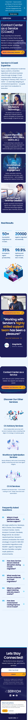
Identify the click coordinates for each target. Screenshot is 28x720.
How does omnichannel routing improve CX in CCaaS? (13, 604)
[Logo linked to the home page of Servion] (6, 18)
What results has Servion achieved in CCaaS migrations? (14, 578)
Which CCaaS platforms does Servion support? (14, 519)
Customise (11, 710)
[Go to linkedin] (10, 695)
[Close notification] (24, 8)
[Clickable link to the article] (13, 107)
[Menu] (24, 18)
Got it (4, 710)
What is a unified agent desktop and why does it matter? (13, 591)
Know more (13, 14)
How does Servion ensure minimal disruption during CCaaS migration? (14, 565)
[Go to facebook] (16, 695)
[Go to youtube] (13, 695)
